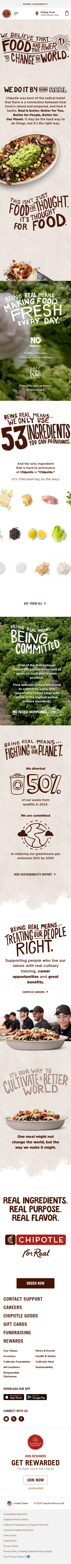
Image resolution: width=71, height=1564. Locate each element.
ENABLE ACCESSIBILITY (35, 4)
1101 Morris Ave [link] (50, 15)
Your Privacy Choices (13, 1556)
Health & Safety (46, 1356)
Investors (9, 1356)
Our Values (10, 1351)
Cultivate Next (45, 1362)
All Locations (11, 1367)
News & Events (45, 1351)
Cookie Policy (10, 1540)
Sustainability (44, 1367)
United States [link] (20, 1503)
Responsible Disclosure (11, 1374)
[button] (35, 1283)
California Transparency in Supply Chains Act (25, 1524)
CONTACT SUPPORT (23, 1299)
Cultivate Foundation (16, 1362)
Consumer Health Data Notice (18, 1530)
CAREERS (12, 1307)
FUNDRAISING (17, 1332)
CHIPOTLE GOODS (20, 1315)
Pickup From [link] (48, 12)
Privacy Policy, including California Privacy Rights (27, 1551)
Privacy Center (10, 1546)
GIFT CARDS (15, 1324)
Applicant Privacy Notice (15, 1519)
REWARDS (13, 1341)
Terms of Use (9, 1535)
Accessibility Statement (15, 1514)
